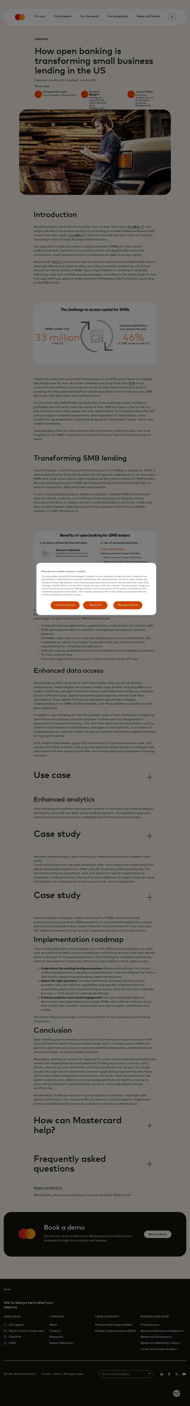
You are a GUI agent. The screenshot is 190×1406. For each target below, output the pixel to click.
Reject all (95, 605)
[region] (96, 588)
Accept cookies (64, 605)
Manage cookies (128, 605)
